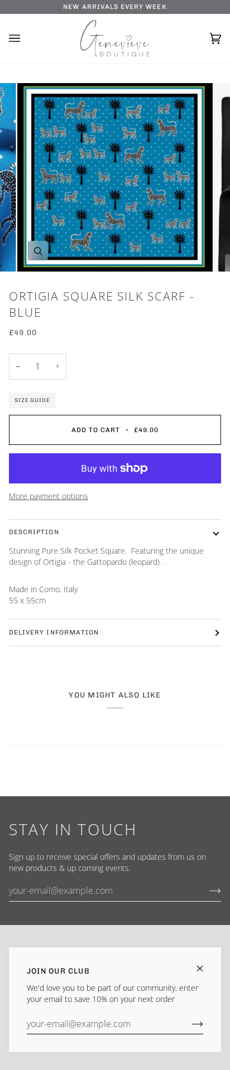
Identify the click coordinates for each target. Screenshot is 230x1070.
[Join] (188, 1024)
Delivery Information (54, 632)
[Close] (204, 963)
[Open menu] (25, 38)
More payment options (48, 496)
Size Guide (32, 400)
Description (34, 532)
